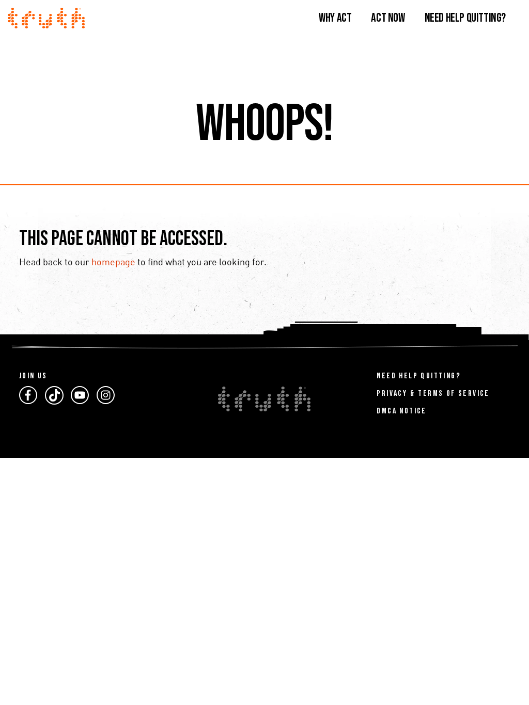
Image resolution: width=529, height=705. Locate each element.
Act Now (387, 17)
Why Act (335, 17)
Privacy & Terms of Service (433, 393)
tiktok (54, 395)
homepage (113, 262)
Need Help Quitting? (465, 17)
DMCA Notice (401, 411)
